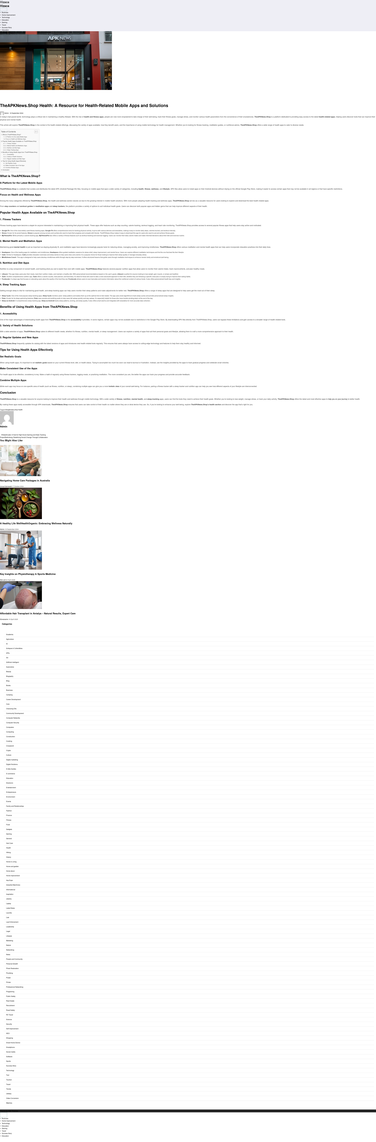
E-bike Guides (11, 769)
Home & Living (11, 862)
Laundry (9, 913)
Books (8, 685)
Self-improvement (12, 1028)
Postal (8, 978)
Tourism (9, 1080)
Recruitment (10, 1005)
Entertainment (11, 787)
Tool (7, 1075)
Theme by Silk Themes (9, 1111)
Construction (10, 736)
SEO (7, 1033)
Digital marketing (12, 760)
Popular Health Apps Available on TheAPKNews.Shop (19, 141)
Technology (6, 17)
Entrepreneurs (11, 792)
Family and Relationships (15, 806)
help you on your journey (337, 399)
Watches (9, 1103)
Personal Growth (12, 964)
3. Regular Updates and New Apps (15, 159)
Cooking (9, 741)
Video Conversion (12, 1098)
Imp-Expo (9, 880)
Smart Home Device (13, 1042)
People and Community (14, 959)
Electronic (9, 783)
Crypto (8, 750)
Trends (8, 1089)
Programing (10, 991)
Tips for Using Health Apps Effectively (14, 161)
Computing (10, 732)
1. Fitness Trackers (11, 143)
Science (9, 1019)
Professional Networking (14, 987)
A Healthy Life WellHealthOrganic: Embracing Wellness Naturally (36, 523)
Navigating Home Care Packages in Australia (25, 480)
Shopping (9, 1038)
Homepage (5, 91)
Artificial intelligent (12, 662)
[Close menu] (3, 1114)
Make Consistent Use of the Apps (15, 165)
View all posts (5, 432)
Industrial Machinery (13, 885)
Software (9, 1056)
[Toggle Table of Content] (35, 131)
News (8, 954)
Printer (8, 982)
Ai (7, 644)
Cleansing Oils (11, 708)
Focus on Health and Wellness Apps (16, 139)
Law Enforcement (12, 922)
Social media (10, 1052)
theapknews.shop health (14, 409)
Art (7, 657)
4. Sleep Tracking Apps (12, 150)
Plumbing (9, 973)
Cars (7, 704)
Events (8, 801)
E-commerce (10, 773)
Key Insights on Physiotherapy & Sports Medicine (28, 574)
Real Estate (10, 1001)
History (8, 857)
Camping (9, 695)
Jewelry (9, 899)
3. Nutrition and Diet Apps (13, 148)
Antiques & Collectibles (14, 648)
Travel (4, 25)
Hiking (8, 852)
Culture (8, 755)
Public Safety (10, 996)
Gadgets (9, 829)
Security (9, 1024)
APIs (7, 653)
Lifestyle (9, 936)
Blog (7, 681)
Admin (6, 113)
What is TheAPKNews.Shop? (12, 134)
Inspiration (9, 894)
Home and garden (12, 866)
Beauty (8, 671)
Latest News (10, 908)
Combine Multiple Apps (12, 167)
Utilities (8, 1093)
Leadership (10, 927)
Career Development (13, 699)
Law (7, 917)
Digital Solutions (12, 764)
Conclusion (6, 170)
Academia (9, 634)
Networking (10, 950)
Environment (10, 797)
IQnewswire (4, 619)
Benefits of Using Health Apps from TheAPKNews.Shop (20, 152)
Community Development (15, 713)
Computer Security (12, 722)
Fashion (9, 811)
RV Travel (9, 1015)
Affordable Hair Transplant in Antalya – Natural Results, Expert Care (37, 613)
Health (4, 93)
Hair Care (9, 843)
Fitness (8, 820)
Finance (9, 815)
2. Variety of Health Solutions (14, 156)
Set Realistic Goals (11, 163)
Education (5, 20)
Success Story (7, 27)
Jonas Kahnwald (6, 486)
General (9, 838)
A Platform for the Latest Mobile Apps (16, 137)
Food (8, 824)
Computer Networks (13, 718)
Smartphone (10, 1047)
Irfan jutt (3, 580)
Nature (8, 945)
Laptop (8, 903)
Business (5, 12)
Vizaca (4, 6)
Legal (8, 931)
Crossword (10, 746)
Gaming (4, 22)
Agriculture (10, 639)
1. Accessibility (10, 154)
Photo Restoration (12, 968)
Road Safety (10, 1010)
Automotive (10, 667)
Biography (9, 676)
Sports (8, 1061)
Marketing (9, 940)
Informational (10, 889)
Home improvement (8, 15)
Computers (10, 727)
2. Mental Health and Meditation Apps (16, 146)
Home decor (10, 871)
